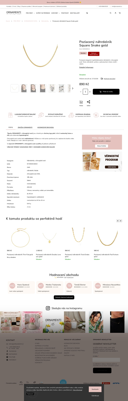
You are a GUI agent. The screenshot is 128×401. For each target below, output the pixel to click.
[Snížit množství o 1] (81, 92)
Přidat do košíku (108, 92)
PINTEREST (12, 360)
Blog (19, 6)
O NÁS (14, 6)
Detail (30, 252)
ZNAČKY (66, 353)
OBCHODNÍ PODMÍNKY (42, 351)
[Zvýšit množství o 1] (90, 92)
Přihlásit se (102, 370)
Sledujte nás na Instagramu (67, 308)
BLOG (66, 346)
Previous (117, 221)
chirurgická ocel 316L (33, 174)
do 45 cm (30, 194)
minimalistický (31, 184)
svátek (42, 190)
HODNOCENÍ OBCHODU (72, 343)
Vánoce (29, 190)
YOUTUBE (12, 357)
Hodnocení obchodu (49, 6)
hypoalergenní (31, 197)
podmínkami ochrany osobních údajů (106, 366)
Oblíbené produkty (62, 6)
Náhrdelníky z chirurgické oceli (36, 161)
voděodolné (40, 197)
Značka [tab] (25, 127)
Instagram (13, 354)
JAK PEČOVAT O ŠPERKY (72, 348)
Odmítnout (95, 396)
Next (121, 221)
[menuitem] (31, 13)
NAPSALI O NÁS (69, 355)
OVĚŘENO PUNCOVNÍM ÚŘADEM (46, 358)
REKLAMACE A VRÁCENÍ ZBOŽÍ (45, 348)
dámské (29, 187)
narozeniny (35, 190)
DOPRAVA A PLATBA (26, 6)
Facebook (12, 351)
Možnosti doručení (109, 79)
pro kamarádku (49, 190)
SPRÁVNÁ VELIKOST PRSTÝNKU (74, 351)
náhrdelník (30, 170)
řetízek (36, 170)
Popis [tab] (10, 127)
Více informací (77, 390)
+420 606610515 (14, 347)
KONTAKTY (8, 6)
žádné (29, 180)
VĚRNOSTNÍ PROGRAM (37, 6)
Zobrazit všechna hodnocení (64, 297)
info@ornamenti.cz (16, 344)
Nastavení (30, 394)
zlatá (28, 167)
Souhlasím (95, 389)
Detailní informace (86, 67)
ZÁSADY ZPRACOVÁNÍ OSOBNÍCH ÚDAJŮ (48, 353)
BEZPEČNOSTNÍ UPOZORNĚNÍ (44, 355)
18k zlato (30, 177)
